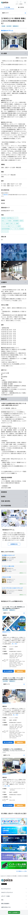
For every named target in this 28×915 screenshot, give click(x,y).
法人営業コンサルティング (8, 555)
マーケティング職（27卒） (8, 566)
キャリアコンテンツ (6, 888)
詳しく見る (14, 643)
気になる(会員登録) (8, 671)
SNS (2, 900)
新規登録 (20, 4)
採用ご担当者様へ (5, 903)
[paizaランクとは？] (25, 13)
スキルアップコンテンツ (7, 892)
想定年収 (6, 194)
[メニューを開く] (25, 2)
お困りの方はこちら (6, 907)
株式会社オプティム (7, 30)
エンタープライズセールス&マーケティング (12, 588)
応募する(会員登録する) (14, 912)
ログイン (17, 4)
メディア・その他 (5, 896)
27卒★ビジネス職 (6, 577)
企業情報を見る (14, 544)
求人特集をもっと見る (21, 871)
